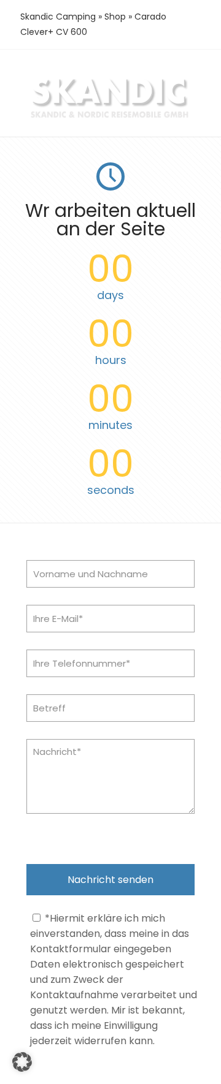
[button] (22, 1062)
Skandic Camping (58, 16)
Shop (115, 16)
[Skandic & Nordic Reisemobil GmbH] (110, 117)
